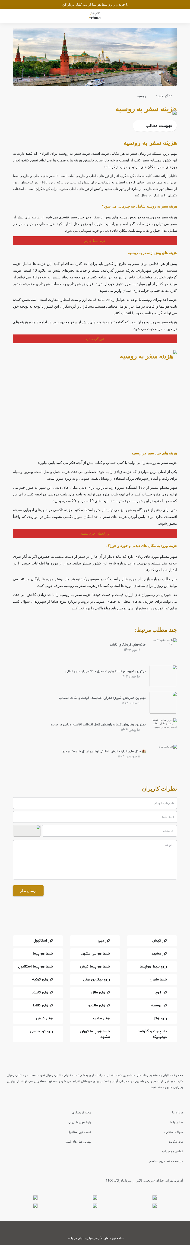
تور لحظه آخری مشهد (95, 533)
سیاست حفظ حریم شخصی (166, 1161)
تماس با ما (176, 1122)
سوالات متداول (173, 1132)
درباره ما (177, 1112)
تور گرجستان (95, 339)
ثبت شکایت (175, 1141)
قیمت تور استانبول (79, 1132)
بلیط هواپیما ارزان (79, 1122)
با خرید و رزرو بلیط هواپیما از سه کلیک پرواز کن (95, 4)
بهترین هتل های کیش (78, 1141)
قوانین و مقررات (172, 1151)
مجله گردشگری (81, 1112)
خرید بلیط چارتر (95, 240)
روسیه (141, 96)
